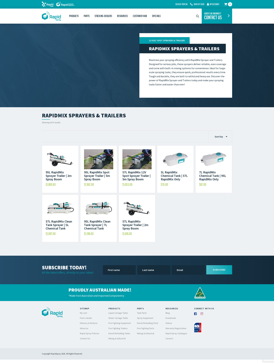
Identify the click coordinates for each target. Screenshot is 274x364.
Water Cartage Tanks (118, 318)
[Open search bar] (197, 16)
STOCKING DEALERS (103, 16)
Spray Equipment (145, 318)
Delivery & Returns (89, 323)
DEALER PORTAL (182, 4)
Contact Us (85, 338)
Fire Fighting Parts (145, 328)
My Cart (83, 313)
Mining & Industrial (117, 338)
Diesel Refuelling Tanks (119, 333)
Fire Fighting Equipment (119, 323)
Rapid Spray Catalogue (176, 333)
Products (74, 16)
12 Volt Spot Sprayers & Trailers (167, 40)
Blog (168, 313)
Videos (169, 323)
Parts (87, 16)
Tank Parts (142, 313)
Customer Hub (140, 16)
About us (84, 328)
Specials (156, 16)
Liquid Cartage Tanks (118, 313)
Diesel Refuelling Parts (147, 323)
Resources (122, 16)
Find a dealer (86, 318)
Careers (169, 338)
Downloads (171, 318)
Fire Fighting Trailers (118, 328)
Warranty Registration (176, 328)
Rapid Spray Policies (89, 333)
